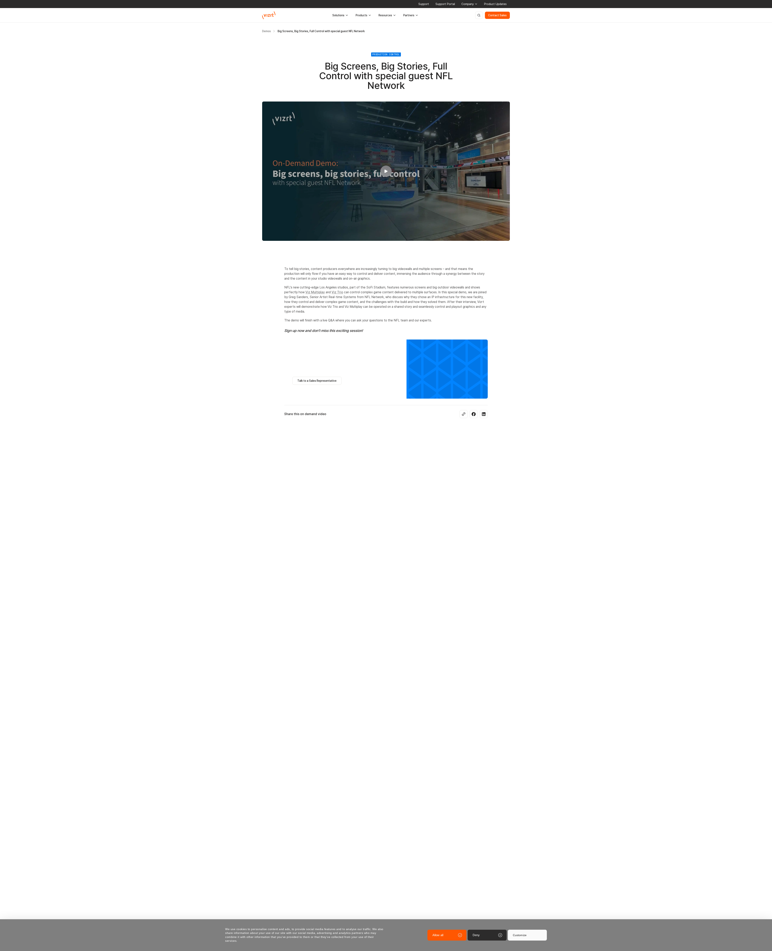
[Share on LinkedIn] (484, 414)
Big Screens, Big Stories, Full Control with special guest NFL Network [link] (321, 31)
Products (361, 15)
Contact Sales (497, 15)
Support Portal (445, 4)
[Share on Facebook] (474, 414)
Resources (385, 15)
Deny (476, 935)
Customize (520, 935)
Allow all (437, 935)
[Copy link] (464, 414)
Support (423, 4)
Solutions (338, 15)
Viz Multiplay (315, 292)
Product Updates (495, 4)
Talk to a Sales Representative (317, 380)
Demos (266, 31)
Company (467, 4)
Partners (408, 15)
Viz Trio (337, 292)
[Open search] (478, 15)
